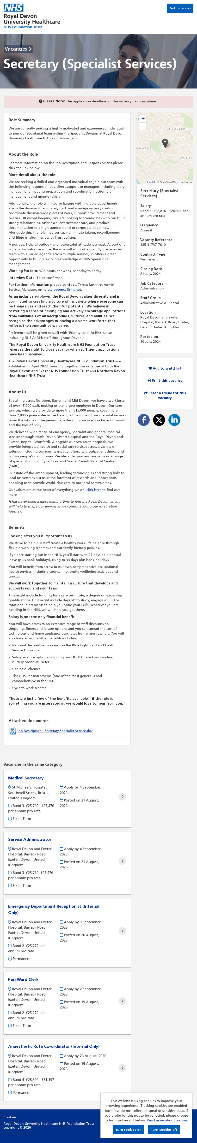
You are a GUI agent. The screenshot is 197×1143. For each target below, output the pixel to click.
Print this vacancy (166, 381)
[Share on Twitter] (159, 420)
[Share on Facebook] (144, 420)
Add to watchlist (167, 368)
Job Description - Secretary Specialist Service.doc (55, 731)
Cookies (10, 1117)
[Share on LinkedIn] (174, 420)
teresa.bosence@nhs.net (62, 290)
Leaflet (151, 182)
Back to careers (180, 8)
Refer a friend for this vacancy (167, 395)
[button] (165, 143)
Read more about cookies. (167, 1120)
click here (93, 490)
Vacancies (16, 49)
